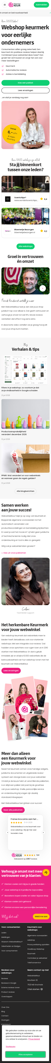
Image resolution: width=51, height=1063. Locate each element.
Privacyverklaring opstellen (38, 944)
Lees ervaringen (25, 90)
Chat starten (33, 989)
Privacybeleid (34, 1039)
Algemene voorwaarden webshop (37, 937)
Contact (4, 1016)
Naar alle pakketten (13, 810)
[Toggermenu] (5, 5)
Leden (3, 933)
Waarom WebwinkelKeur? (12, 942)
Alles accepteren (26, 1054)
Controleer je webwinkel (37, 958)
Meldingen (5, 937)
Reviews (4, 978)
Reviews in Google (8, 983)
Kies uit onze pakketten (15, 552)
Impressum (6, 1024)
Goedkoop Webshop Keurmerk (35, 951)
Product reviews (8, 992)
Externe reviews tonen (10, 987)
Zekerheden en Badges (10, 946)
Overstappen (6, 996)
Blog (3, 1011)
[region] (25, 586)
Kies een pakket (25, 82)
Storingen (5, 1020)
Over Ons (5, 1007)
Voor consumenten (9, 951)
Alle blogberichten (25, 491)
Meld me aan (41, 916)
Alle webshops (25, 246)
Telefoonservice (34, 962)
